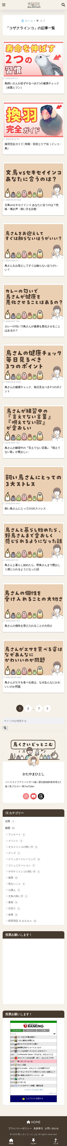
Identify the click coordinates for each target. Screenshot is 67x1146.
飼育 (10, 828)
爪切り (13, 908)
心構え (13, 890)
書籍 (12, 902)
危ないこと (16, 883)
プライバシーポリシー (20, 1128)
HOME (35, 1122)
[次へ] (47, 708)
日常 (9, 821)
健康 (12, 877)
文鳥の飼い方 (17, 896)
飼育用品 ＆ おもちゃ (22, 920)
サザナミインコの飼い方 (23, 871)
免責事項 (38, 1128)
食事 (12, 914)
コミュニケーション (21, 865)
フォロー (33, 1143)
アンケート (16, 834)
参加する (53, 1093)
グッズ (13, 853)
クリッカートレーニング (24, 859)
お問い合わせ (52, 1128)
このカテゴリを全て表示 (33, 1090)
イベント (15, 840)
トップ (55, 1143)
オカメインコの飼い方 (22, 847)
